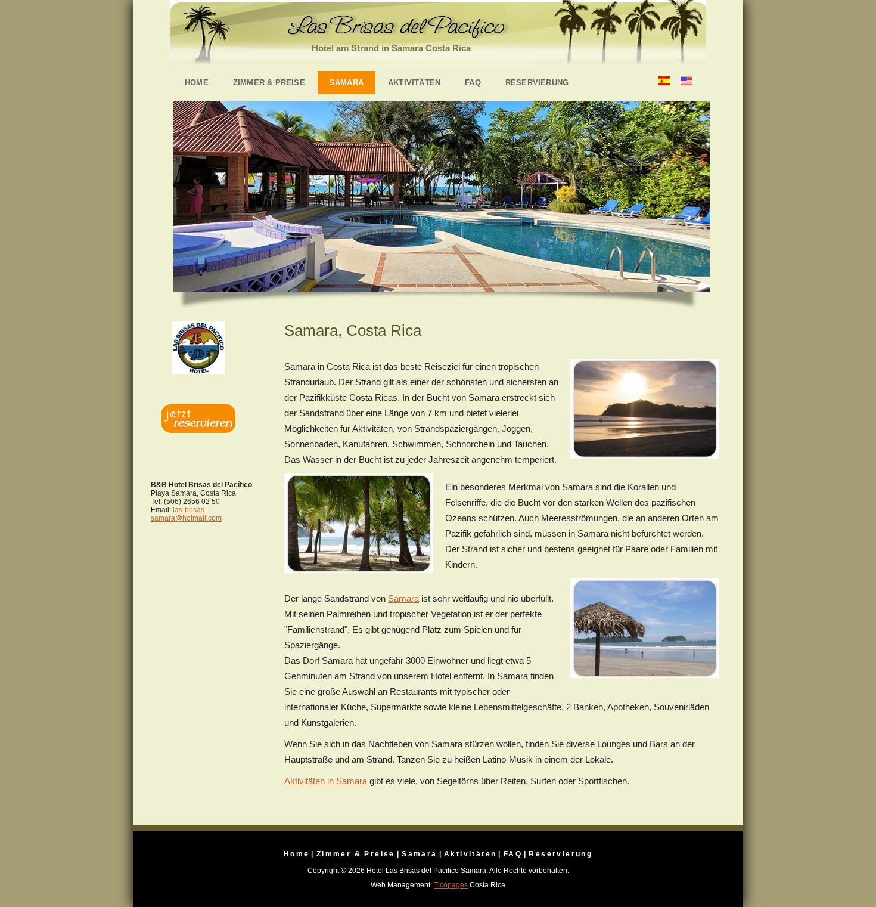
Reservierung (537, 82)
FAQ (473, 82)
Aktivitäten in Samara (325, 781)
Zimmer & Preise (269, 82)
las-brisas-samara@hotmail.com (186, 514)
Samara (347, 82)
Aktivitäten (414, 82)
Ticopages (451, 885)
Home (197, 82)
